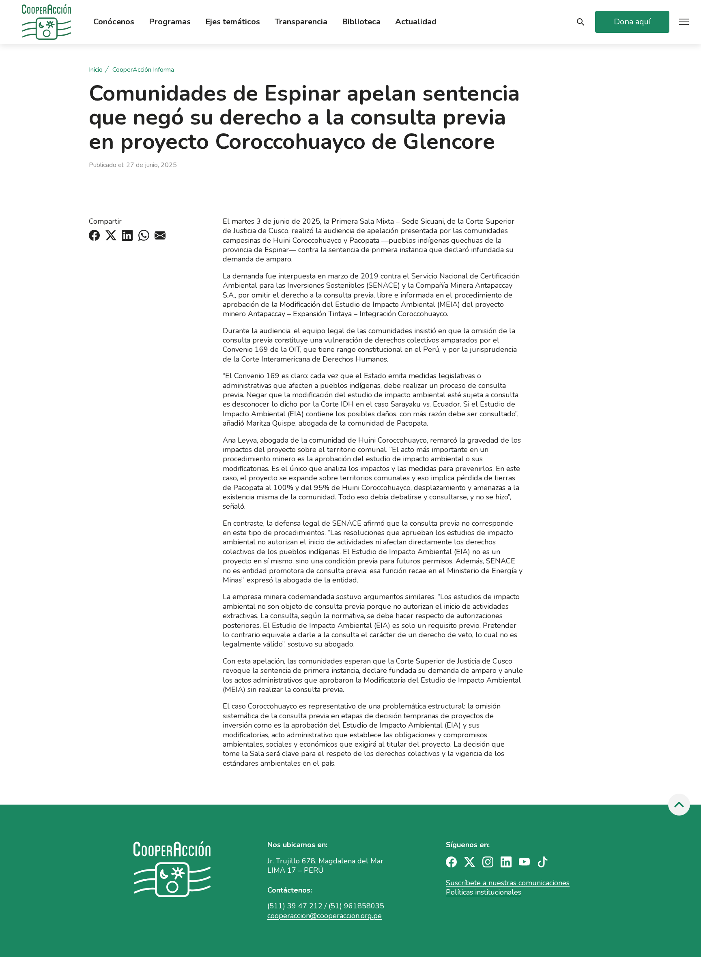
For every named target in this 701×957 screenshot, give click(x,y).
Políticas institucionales (483, 892)
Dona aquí (632, 21)
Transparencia (301, 22)
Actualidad (416, 22)
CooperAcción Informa (143, 70)
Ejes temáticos (232, 22)
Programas (170, 22)
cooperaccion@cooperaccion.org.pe (324, 916)
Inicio (96, 70)
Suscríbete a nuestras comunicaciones (508, 883)
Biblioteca (361, 22)
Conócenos (113, 22)
